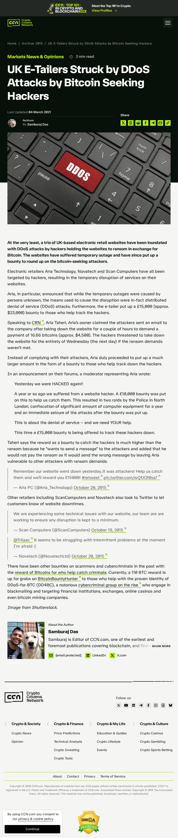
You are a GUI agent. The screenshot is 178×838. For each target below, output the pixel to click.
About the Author (61, 625)
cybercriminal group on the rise (108, 585)
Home (12, 43)
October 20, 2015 (90, 487)
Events (102, 750)
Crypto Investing (66, 750)
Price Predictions (67, 733)
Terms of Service (112, 776)
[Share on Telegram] (153, 123)
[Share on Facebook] (145, 123)
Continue (32, 829)
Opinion (17, 742)
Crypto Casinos (151, 733)
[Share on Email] (160, 123)
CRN (36, 322)
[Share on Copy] (168, 123)
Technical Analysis (68, 742)
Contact (73, 776)
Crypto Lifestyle (109, 742)
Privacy (89, 776)
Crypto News (21, 733)
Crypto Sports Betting (156, 750)
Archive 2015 (32, 43)
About (57, 776)
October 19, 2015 (107, 530)
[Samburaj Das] (25, 640)
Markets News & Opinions (35, 56)
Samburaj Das (37, 124)
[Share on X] (123, 123)
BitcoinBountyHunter (58, 578)
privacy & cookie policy (35, 819)
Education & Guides (112, 733)
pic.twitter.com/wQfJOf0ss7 (130, 477)
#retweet (91, 477)
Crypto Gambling (152, 742)
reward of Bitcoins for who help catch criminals (60, 572)
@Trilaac (21, 540)
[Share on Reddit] (138, 123)
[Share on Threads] (131, 123)
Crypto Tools (63, 758)
